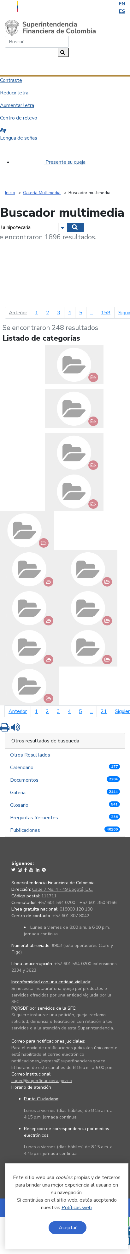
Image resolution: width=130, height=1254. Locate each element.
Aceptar (68, 1227)
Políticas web (77, 1207)
